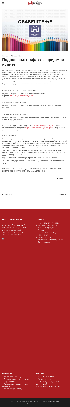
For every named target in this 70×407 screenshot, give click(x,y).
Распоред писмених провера (50, 239)
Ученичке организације (48, 225)
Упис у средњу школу (13, 388)
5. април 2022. (16, 56)
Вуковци (41, 230)
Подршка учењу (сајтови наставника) (47, 382)
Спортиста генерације (47, 232)
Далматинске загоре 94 (12, 230)
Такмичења (43, 234)
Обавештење (6, 56)
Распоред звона (44, 237)
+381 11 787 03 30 (14, 232)
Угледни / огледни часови (49, 386)
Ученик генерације (46, 227)
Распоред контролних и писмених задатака (17, 385)
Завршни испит (44, 242)
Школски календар (46, 376)
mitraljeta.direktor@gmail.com (14, 227)
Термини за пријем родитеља (16, 379)
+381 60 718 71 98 (14, 234)
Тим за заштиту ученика (48, 222)
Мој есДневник (10, 381)
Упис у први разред (12, 376)
